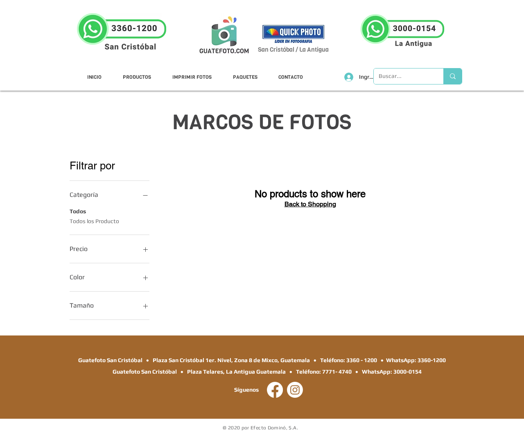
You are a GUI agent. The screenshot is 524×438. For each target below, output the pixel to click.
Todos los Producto (94, 221)
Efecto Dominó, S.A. (274, 428)
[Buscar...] (452, 76)
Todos (78, 211)
